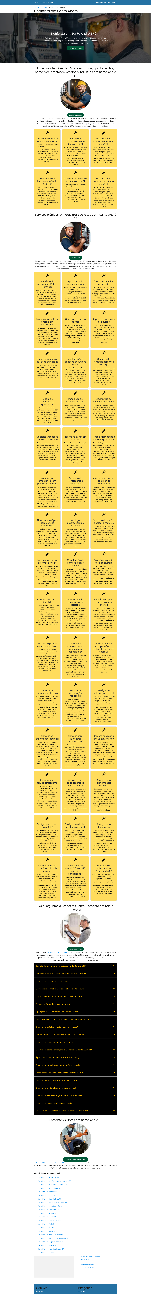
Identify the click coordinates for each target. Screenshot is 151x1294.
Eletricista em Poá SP (46, 1252)
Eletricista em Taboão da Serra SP (51, 1206)
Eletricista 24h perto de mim (105, 3)
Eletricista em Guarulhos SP (48, 1210)
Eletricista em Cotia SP (46, 1224)
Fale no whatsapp (75, 115)
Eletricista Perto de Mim (44, 2)
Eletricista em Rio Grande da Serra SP (52, 1202)
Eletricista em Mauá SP (46, 1195)
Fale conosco (75, 258)
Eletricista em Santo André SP (58, 952)
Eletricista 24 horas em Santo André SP (49, 1163)
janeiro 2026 (39, 1292)
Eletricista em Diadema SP (48, 1192)
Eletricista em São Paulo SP (48, 1177)
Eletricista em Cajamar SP (48, 1231)
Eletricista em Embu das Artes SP (50, 1235)
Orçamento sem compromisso (75, 1159)
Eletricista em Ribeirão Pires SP (49, 1199)
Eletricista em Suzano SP (47, 1227)
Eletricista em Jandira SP (47, 1245)
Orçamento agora (75, 949)
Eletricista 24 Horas (75, 48)
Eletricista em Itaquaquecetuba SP (51, 1242)
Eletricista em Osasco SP (47, 1213)
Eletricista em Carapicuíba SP (49, 1220)
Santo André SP (81, 1292)
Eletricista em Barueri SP (47, 1217)
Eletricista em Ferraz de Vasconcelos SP (53, 1238)
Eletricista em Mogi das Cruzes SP (51, 1249)
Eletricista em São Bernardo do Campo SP (54, 1181)
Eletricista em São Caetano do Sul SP (52, 1184)
